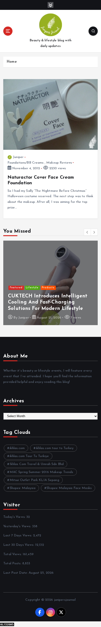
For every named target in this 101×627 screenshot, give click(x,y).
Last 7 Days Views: (18, 535)
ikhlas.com (17, 448)
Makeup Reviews (59, 163)
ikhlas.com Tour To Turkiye (29, 456)
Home (12, 62)
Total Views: (13, 554)
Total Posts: (12, 563)
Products (48, 287)
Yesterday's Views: (17, 526)
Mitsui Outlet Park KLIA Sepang (34, 480)
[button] (87, 232)
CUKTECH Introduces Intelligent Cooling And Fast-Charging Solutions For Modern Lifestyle (47, 302)
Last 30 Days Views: (19, 545)
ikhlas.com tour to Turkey (55, 448)
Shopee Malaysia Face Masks (69, 488)
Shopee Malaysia (22, 488)
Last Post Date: (16, 573)
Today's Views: (14, 517)
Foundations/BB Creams (26, 163)
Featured (16, 287)
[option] (50, 283)
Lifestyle (32, 287)
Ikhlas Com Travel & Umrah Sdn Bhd (37, 464)
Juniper (18, 157)
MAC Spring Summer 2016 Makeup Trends (41, 472)
